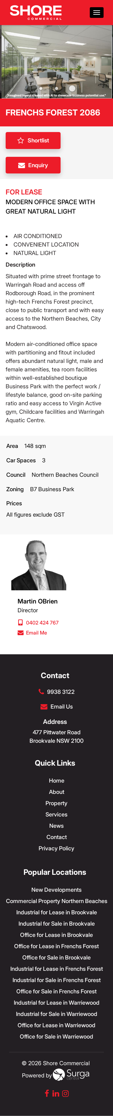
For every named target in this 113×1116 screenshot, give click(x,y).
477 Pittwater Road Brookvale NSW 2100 (56, 736)
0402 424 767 (42, 622)
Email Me (36, 633)
